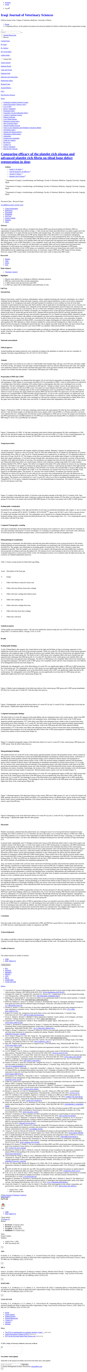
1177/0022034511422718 (13, 1005)
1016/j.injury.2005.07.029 (13, 1022)
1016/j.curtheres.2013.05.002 (29, 1142)
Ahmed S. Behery (15, 174)
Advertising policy (9, 130)
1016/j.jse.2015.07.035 (60, 1053)
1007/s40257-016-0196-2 (31, 1060)
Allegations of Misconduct (12, 134)
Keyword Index (6, 52)
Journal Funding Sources (11, 125)
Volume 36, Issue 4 (5, 1196)
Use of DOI (7, 106)
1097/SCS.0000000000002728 (15, 1066)
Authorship (7, 136)
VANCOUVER (10, 982)
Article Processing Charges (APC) (14, 104)
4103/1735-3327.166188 (17, 1148)
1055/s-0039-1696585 (75, 1133)
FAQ (2, 91)
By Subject (4, 48)
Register (8, 2)
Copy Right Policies (10, 119)
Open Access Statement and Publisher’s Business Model (22, 128)
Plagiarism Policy (9, 111)
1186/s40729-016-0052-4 (27, 1123)
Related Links (5, 84)
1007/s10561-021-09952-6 (67, 1186)
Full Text (8, 216)
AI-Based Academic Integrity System (15, 102)
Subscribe (25, 1364)
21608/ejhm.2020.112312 (71, 1171)
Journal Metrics (6, 88)
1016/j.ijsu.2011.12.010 (30, 1112)
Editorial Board (6, 66)
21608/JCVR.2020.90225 (74, 1097)
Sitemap (8, 1324)
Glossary (8, 1322)
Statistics (8, 220)
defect (7, 263)
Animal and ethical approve (12, 132)
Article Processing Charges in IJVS (17, 1334)
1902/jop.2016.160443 (31, 1089)
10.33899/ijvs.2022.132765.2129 (12, 205)
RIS (6, 968)
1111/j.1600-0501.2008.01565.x (44, 1028)
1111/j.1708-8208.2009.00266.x (57, 1182)
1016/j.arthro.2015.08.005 (73, 1057)
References (9, 210)
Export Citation (10, 218)
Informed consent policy (11, 121)
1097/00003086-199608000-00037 (48, 996)
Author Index (5, 55)
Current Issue (5, 41)
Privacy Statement (9, 109)
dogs (6, 265)
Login (7, 4)
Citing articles (6, 965)
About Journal (5, 63)
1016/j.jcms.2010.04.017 (13, 1154)
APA (6, 976)
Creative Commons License (12, 115)
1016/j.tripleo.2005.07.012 (14, 1074)
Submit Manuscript (9, 35)
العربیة (7, 8)
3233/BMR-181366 (36, 1129)
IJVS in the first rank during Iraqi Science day (20, 1336)
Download (8, 212)
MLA (7, 978)
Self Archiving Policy (10, 123)
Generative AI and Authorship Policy (15, 113)
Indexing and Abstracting (9, 77)
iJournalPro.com (36, 1366)
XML (7, 959)
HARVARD (9, 980)
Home (7, 24)
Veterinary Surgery (11, 272)
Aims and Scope (6, 70)
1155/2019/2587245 (30, 1176)
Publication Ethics (7, 81)
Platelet (7, 259)
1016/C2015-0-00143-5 (34, 1100)
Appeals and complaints (11, 138)
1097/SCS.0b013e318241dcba (33, 1015)
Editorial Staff (5, 73)
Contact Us (7, 144)
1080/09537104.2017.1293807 (15, 1034)
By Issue (4, 44)
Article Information (11, 208)
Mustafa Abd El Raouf (17, 176)
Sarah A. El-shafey (15, 169)
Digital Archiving (9, 117)
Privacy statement (9, 147)
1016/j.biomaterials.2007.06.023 (54, 992)
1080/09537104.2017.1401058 (15, 1161)
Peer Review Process (8, 95)
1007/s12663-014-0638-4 (67, 1116)
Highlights (8, 214)
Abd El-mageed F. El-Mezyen (19, 172)
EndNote (8, 970)
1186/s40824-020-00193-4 (69, 1137)
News (3, 98)
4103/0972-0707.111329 (13, 1079)
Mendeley (8, 972)
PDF (10, 961)
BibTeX (8, 974)
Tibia (6, 261)
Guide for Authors (9, 140)
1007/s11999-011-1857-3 (42, 1041)
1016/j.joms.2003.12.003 (13, 1045)
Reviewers (7, 142)
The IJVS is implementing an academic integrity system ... (24, 1332)
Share (7, 222)
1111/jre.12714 (74, 1093)
